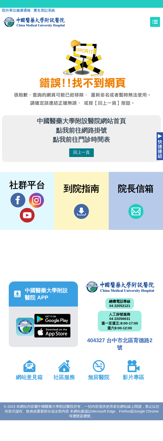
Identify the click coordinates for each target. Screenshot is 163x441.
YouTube (27, 215)
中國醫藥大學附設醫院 (119, 287)
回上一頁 (81, 152)
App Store (52, 333)
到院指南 (81, 211)
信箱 (135, 211)
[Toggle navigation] (155, 22)
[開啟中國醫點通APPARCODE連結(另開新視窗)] (25, 327)
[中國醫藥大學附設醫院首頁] (34, 22)
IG (36, 200)
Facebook (18, 200)
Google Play (52, 320)
